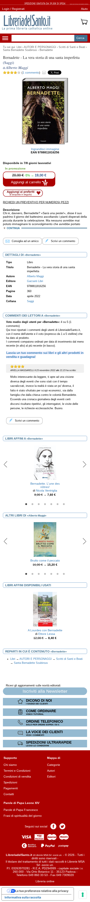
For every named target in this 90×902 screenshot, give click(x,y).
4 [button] (45, 504)
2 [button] (32, 504)
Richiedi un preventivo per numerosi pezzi (36, 202)
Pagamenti (11, 788)
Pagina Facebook (53, 826)
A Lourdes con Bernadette (45, 630)
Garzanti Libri (35, 281)
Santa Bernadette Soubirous (20, 50)
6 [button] (57, 504)
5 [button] (51, 504)
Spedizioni (10, 782)
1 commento (31, 72)
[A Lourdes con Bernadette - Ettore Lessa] (45, 609)
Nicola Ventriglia (46, 490)
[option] (45, 472)
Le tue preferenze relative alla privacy (41, 891)
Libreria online (45, 881)
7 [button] (64, 504)
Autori (51, 770)
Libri (19, 47)
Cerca (80, 38)
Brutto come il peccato (45, 560)
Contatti (9, 794)
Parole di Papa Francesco (21, 809)
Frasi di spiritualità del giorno (23, 815)
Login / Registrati (13, 8)
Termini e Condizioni (17, 770)
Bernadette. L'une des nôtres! (45, 485)
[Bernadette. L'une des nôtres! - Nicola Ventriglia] (45, 462)
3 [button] (39, 504)
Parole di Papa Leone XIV (21, 803)
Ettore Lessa (46, 633)
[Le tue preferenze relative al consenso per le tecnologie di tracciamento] (83, 895)
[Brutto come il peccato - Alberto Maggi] (45, 539)
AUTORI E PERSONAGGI (40, 47)
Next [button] (84, 464)
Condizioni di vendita (17, 776)
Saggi (30, 301)
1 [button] (26, 504)
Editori (51, 776)
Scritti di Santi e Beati (72, 47)
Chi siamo (10, 764)
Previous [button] (5, 464)
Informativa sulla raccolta (23, 897)
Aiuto (84, 8)
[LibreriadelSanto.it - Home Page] (27, 22)
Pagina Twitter (62, 826)
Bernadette (46, 50)
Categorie (53, 764)
